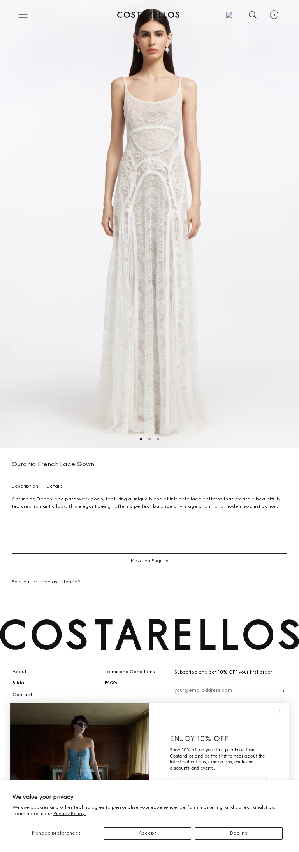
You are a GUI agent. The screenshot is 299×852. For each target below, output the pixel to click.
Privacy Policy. (69, 814)
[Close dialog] (280, 712)
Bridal (18, 683)
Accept (147, 833)
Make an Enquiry (149, 561)
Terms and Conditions (130, 672)
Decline (239, 833)
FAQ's (111, 683)
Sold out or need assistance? (46, 582)
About (19, 672)
